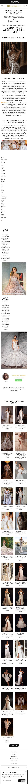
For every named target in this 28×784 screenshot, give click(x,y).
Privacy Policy (14, 763)
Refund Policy (14, 756)
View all (14, 745)
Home (4, 25)
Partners (14, 754)
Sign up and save (14, 767)
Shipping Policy (14, 758)
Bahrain (22, 387)
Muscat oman (14, 390)
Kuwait (13, 389)
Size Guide (13, 752)
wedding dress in (7, 389)
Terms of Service (14, 761)
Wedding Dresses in (14, 387)
